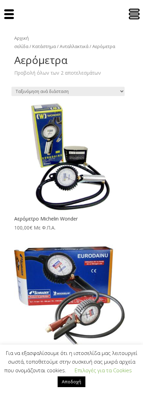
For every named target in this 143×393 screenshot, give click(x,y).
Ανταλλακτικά (74, 46)
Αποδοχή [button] (71, 381)
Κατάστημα (44, 46)
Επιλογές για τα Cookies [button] (103, 370)
